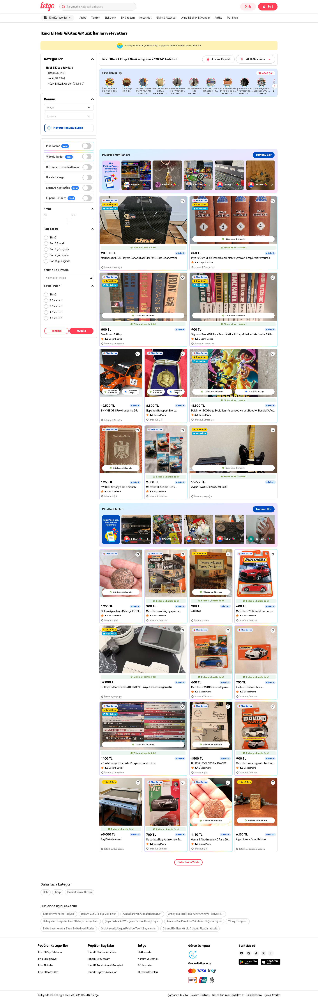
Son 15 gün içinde (60, 261)
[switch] (86, 146)
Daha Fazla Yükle (188, 862)
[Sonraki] (274, 86)
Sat (270, 6)
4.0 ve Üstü (56, 312)
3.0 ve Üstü (56, 300)
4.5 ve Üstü (56, 318)
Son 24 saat (57, 243)
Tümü (53, 237)
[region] (188, 86)
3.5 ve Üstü (56, 306)
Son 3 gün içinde (59, 249)
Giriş (248, 6)
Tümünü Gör (266, 73)
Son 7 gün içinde (59, 255)
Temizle (56, 330)
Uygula (81, 330)
